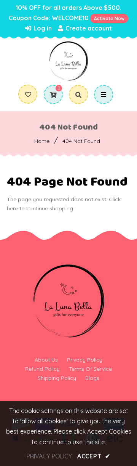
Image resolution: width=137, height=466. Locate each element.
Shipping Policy (57, 378)
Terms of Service (90, 368)
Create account (88, 28)
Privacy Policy (84, 359)
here (12, 208)
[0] (50, 95)
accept (93, 456)
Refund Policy (42, 368)
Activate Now (109, 18)
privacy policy (49, 456)
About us (46, 359)
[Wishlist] (28, 94)
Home (41, 141)
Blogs (92, 378)
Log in (42, 28)
